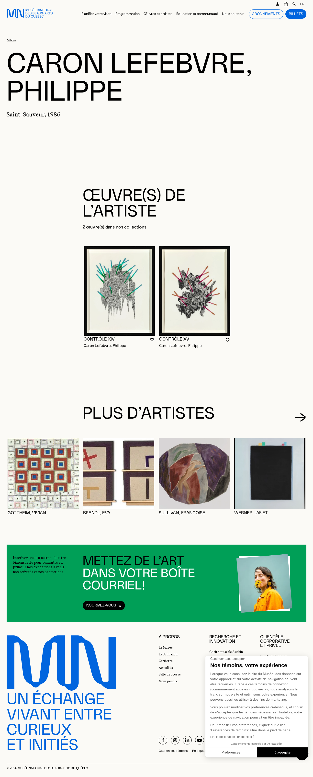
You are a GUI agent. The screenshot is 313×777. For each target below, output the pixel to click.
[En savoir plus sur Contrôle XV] (194, 291)
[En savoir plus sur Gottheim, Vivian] (43, 473)
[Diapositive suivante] (300, 417)
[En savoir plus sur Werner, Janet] (269, 473)
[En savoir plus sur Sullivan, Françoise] (194, 473)
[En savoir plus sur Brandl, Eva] (118, 473)
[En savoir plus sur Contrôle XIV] (119, 291)
